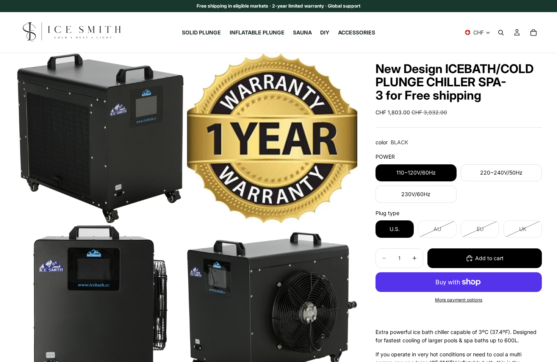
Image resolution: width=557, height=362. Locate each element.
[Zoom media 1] (100, 138)
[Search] (501, 32)
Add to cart (489, 258)
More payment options (458, 300)
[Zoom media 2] (272, 138)
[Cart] (533, 32)
